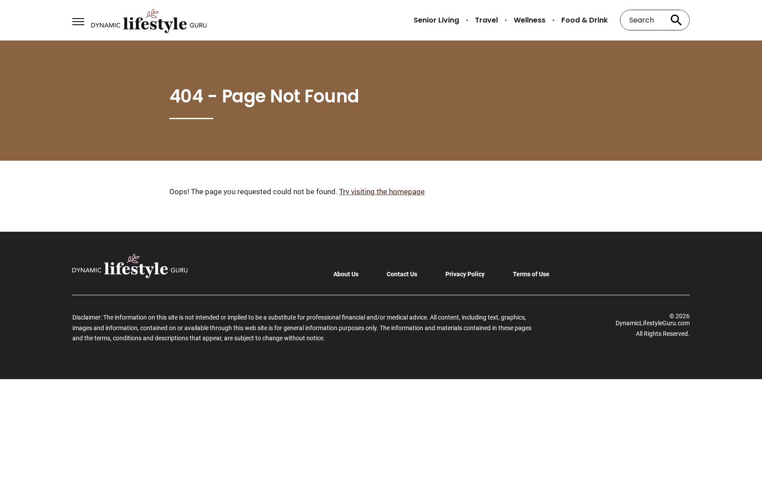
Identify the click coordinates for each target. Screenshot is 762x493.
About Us (346, 274)
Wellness (529, 20)
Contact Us (402, 274)
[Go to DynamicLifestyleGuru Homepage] (148, 20)
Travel (486, 20)
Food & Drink (584, 20)
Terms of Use (531, 274)
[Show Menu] (78, 19)
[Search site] (676, 20)
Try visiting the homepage (382, 191)
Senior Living (436, 20)
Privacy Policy (465, 274)
